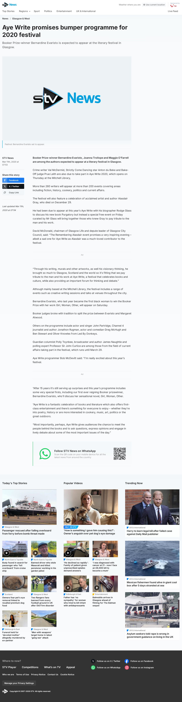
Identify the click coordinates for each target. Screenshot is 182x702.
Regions (23, 11)
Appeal (70, 667)
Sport (37, 11)
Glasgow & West (21, 18)
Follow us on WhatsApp (108, 667)
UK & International (86, 11)
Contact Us (52, 674)
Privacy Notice (38, 674)
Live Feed (173, 11)
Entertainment (64, 11)
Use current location (155, 4)
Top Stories (8, 11)
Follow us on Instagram (142, 667)
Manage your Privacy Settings (19, 683)
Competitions (30, 667)
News (5, 18)
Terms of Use (22, 674)
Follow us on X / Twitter (108, 661)
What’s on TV (52, 667)
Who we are (8, 674)
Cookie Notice (67, 674)
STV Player (9, 667)
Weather (123, 4)
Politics (48, 11)
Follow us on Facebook (142, 661)
